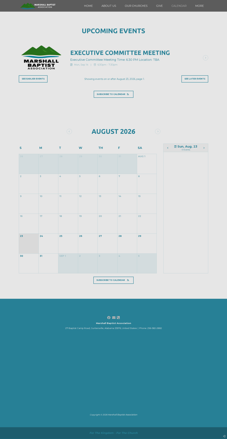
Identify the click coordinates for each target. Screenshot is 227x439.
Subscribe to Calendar (111, 94)
